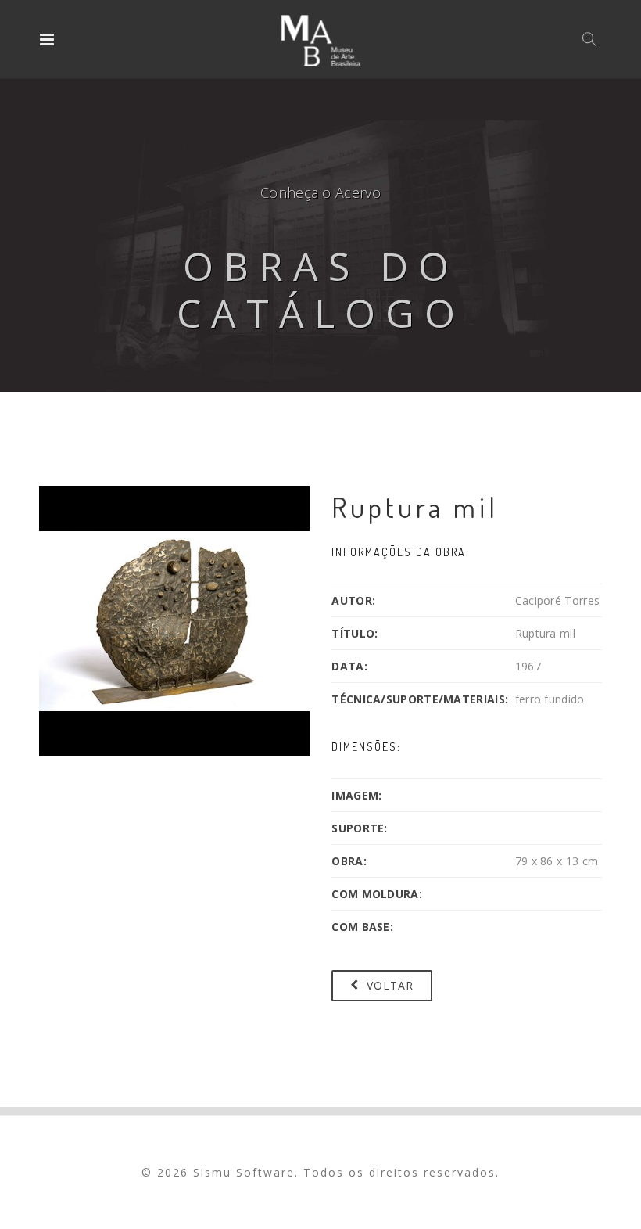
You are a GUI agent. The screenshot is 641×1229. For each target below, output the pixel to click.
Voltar (388, 985)
